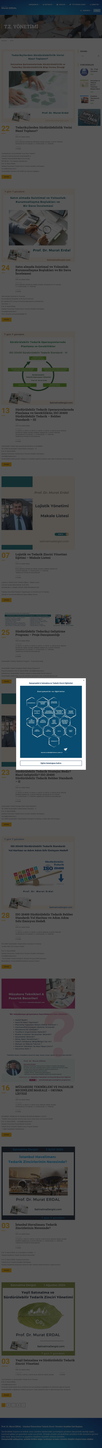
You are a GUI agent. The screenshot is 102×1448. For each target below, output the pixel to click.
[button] (84, 680)
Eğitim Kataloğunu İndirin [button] (51, 763)
